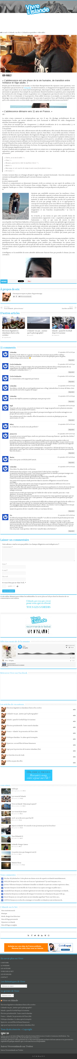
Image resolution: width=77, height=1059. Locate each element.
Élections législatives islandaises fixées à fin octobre (10, 333)
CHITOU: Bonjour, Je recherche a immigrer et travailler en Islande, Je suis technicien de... (33, 900)
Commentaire (7, 547)
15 (22, 828)
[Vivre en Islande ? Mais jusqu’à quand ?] (6, 806)
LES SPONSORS (6, 974)
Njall (11, 406)
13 (21, 846)
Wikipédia (27, 88)
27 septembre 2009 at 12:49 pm (66, 376)
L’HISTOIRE (5, 963)
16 (22, 813)
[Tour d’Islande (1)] (6, 839)
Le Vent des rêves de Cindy (15, 755)
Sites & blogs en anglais (9, 925)
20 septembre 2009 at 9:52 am (66, 466)
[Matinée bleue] (6, 865)
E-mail (5, 570)
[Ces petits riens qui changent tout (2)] (6, 856)
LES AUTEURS (6, 968)
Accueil (4, 32)
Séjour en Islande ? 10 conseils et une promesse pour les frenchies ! (34, 826)
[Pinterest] (38, 935)
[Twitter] (35, 935)
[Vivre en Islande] (39, 9)
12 (20, 854)
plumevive (13, 434)
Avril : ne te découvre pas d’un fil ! (23, 818)
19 (24, 806)
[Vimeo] (45, 935)
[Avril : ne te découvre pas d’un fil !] (6, 820)
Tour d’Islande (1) (17, 836)
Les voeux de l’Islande (19, 796)
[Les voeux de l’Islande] (6, 799)
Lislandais (13, 352)
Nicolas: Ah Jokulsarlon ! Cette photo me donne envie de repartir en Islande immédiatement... (35, 878)
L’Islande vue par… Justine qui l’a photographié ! (37, 332)
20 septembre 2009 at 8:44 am (66, 515)
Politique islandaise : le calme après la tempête (22, 737)
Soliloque (15, 789)
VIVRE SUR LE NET (7, 971)
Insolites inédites (67, 307)
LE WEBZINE (5, 966)
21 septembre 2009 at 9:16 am (66, 424)
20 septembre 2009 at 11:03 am (66, 434)
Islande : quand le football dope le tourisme (62, 332)
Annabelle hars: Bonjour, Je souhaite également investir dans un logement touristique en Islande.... (36, 891)
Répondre (71, 360)
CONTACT (4, 977)
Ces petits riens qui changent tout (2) (24, 852)
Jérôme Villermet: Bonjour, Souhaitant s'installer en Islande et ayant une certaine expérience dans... (37, 885)
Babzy (12, 424)
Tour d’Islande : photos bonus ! (13, 307)
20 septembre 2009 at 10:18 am (66, 457)
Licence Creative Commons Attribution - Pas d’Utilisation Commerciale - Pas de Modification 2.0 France (35, 1037)
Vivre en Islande (10, 1000)
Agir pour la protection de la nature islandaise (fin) (24, 749)
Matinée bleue (16, 863)
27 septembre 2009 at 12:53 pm (66, 364)
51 (25, 791)
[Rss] (28, 935)
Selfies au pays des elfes (15, 761)
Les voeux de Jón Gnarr (19, 812)
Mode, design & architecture (10, 916)
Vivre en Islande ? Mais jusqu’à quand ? (24, 804)
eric (74, 710)
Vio (11, 515)
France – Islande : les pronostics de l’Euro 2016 (22, 731)
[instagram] (48, 935)
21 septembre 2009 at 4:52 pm (66, 396)
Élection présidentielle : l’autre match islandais (22, 726)
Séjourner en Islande (8, 922)
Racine (12, 457)
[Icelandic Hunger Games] (6, 847)
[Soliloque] (6, 791)
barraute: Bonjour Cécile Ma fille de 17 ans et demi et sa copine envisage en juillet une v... (33, 888)
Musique (4, 913)
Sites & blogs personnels (9, 919)
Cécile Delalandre (15, 364)
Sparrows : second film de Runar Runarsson (21, 743)
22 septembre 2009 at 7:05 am (66, 386)
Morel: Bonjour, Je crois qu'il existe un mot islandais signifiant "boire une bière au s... (32, 897)
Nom (4, 564)
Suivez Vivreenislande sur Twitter (17, 1046)
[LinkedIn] (41, 935)
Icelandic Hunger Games (20, 844)
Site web (5, 576)
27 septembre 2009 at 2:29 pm (66, 352)
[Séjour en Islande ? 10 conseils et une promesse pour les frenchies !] (6, 829)
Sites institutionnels (8, 911)
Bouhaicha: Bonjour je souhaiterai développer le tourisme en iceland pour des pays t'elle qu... (34, 894)
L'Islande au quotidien (29, 32)
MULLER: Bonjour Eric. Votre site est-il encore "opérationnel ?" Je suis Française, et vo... (33, 881)
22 (22, 798)
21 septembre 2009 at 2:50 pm (66, 405)
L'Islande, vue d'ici (14, 32)
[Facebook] (31, 935)
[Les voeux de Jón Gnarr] (6, 813)
